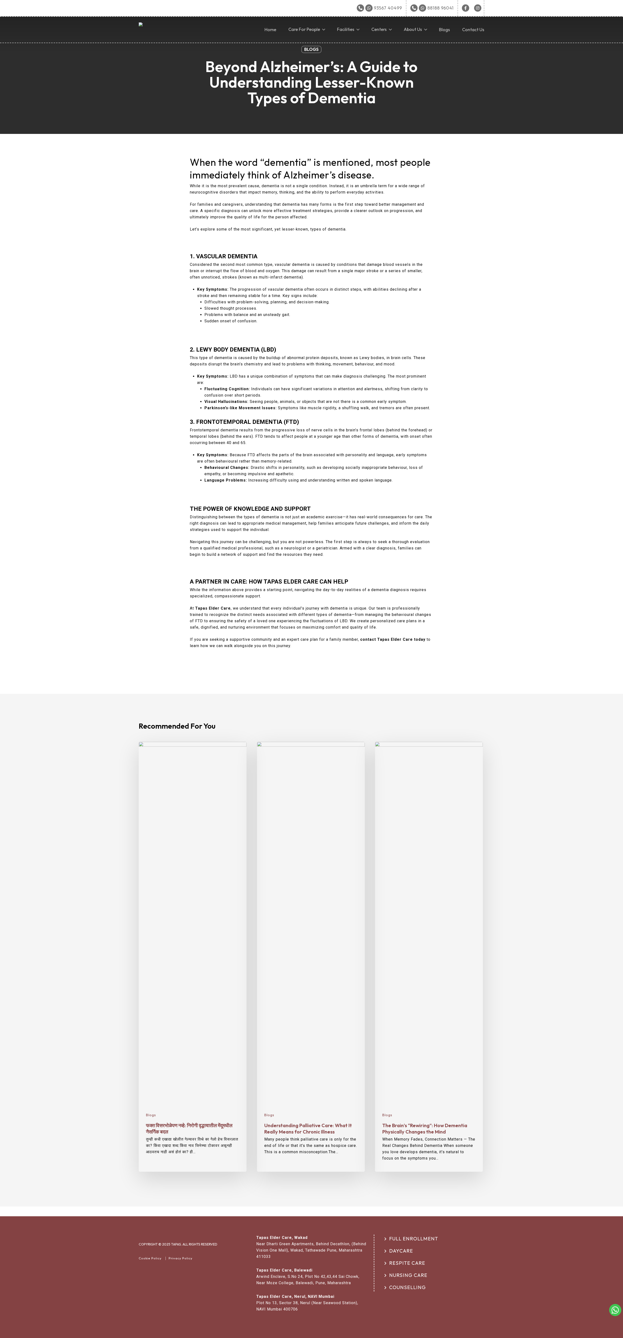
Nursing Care (408, 1275)
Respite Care (407, 1263)
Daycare (401, 1251)
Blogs (311, 49)
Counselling (407, 1287)
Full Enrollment (413, 1239)
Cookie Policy (150, 1258)
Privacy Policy (180, 1258)
